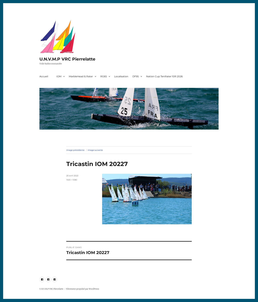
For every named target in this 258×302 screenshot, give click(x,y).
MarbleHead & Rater (81, 76)
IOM (58, 76)
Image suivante (95, 150)
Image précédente (75, 150)
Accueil (43, 76)
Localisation (121, 76)
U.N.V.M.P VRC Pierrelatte (67, 59)
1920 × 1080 (71, 180)
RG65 (103, 76)
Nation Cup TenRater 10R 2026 (164, 76)
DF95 (135, 76)
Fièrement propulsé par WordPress (82, 289)
